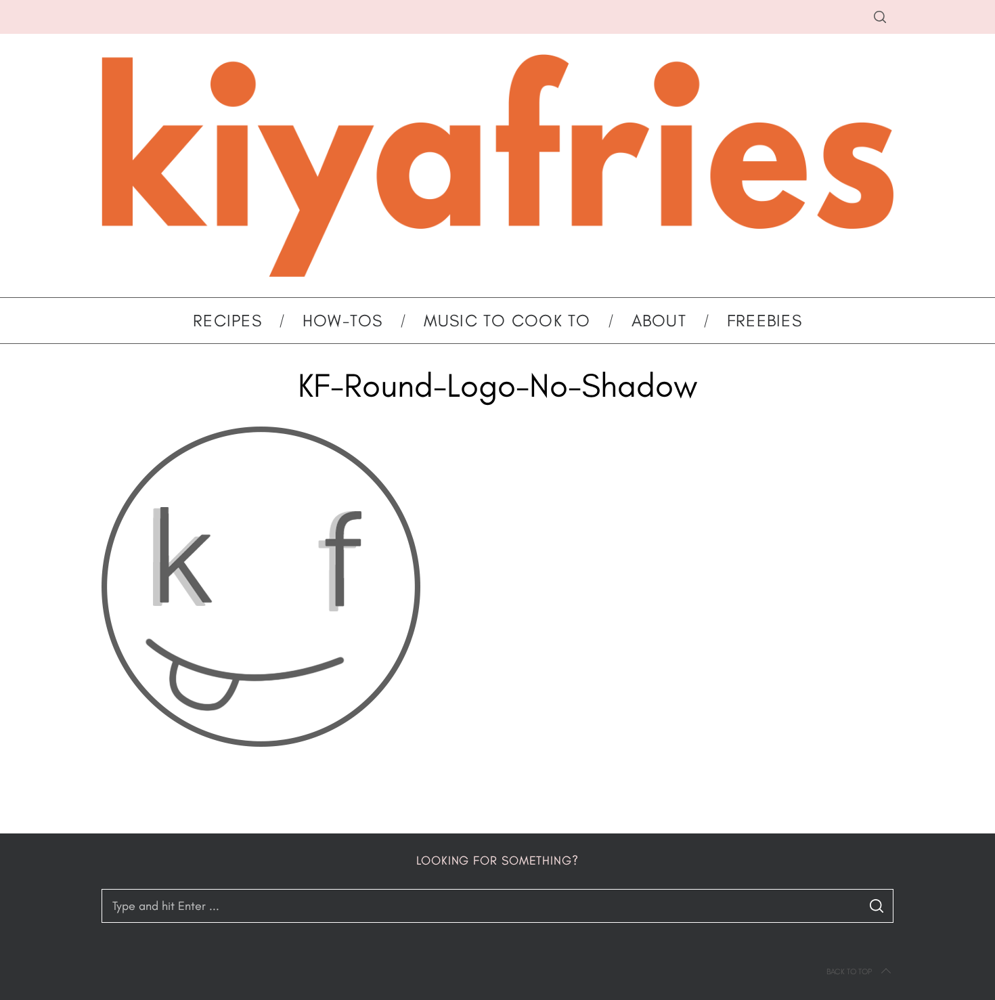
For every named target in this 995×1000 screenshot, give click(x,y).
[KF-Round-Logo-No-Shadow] (261, 742)
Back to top (849, 971)
